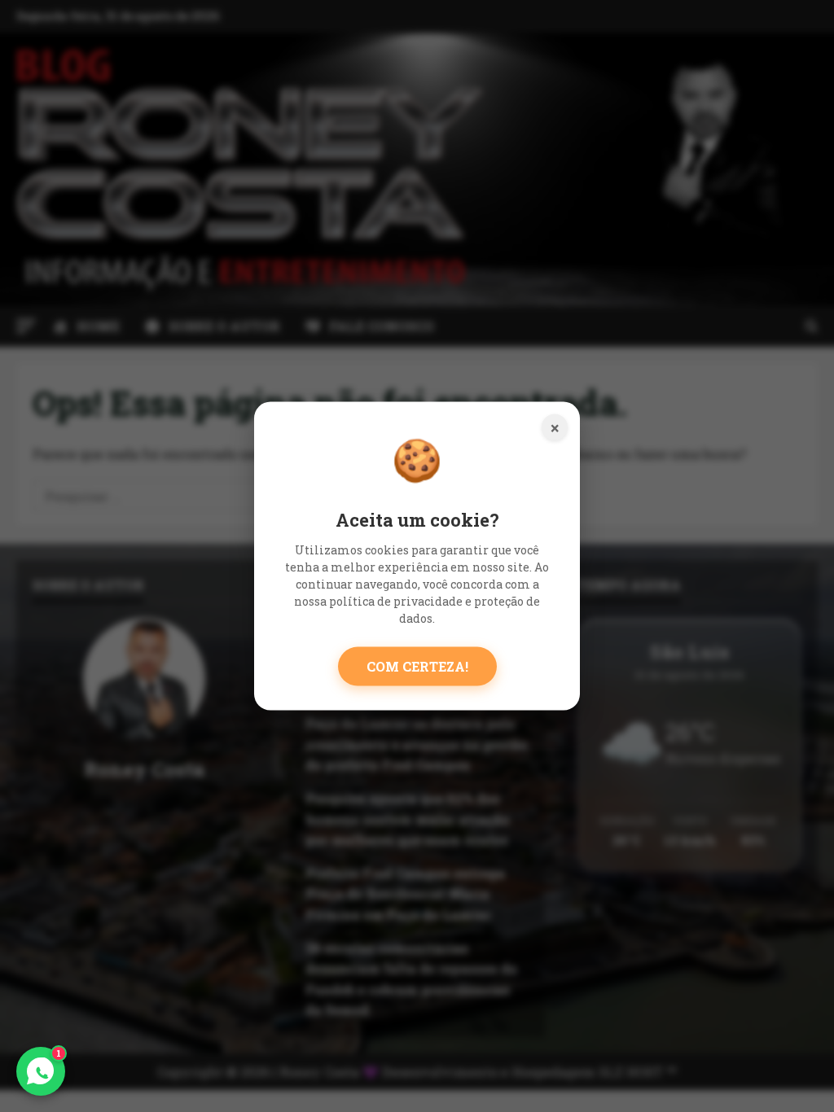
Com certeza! (417, 665)
